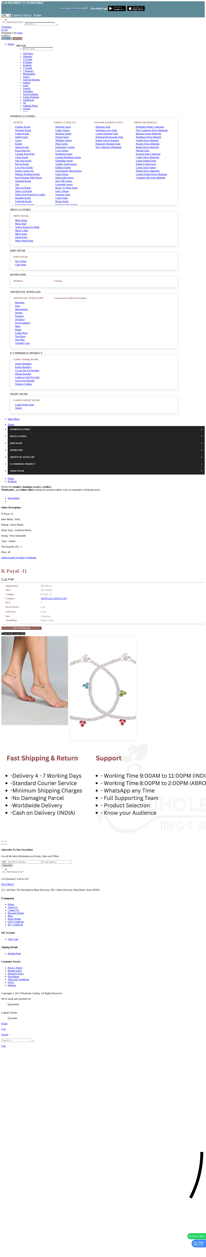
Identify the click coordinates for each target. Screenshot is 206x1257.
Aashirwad (28, 100)
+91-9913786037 (12, 2)
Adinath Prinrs (30, 105)
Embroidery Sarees (65, 147)
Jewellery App (22, 343)
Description (13, 498)
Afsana (26, 108)
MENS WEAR (21, 216)
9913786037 (7, 884)
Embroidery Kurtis (24, 204)
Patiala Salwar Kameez (107, 140)
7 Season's (28, 71)
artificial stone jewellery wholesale (18, 557)
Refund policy (15, 970)
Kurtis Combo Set (24, 171)
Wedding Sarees (63, 140)
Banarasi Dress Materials (148, 133)
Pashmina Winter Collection (150, 127)
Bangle (18, 312)
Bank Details (14, 918)
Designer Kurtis (23, 130)
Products (12, 481)
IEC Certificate (15, 924)
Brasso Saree (62, 201)
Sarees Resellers (23, 363)
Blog (10, 916)
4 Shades (27, 62)
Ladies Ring (21, 333)
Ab (24, 103)
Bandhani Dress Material (148, 137)
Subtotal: (5, 35)
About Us (13, 907)
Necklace (20, 319)
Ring (17, 306)
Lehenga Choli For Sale (27, 377)
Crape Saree (61, 198)
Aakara (26, 82)
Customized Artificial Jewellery (70, 298)
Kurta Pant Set (22, 150)
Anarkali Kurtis (23, 181)
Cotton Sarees (62, 130)
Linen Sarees (62, 174)
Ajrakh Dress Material (147, 140)
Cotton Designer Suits (107, 133)
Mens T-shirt (21, 230)
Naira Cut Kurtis (23, 191)
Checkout (17, 38)
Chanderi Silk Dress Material (150, 177)
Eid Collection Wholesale (109, 147)
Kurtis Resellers (23, 367)
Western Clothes (23, 384)
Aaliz (25, 85)
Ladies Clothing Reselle (26, 359)
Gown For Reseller (25, 380)
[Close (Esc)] (2, 841)
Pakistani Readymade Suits (109, 137)
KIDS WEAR (21, 257)
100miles (27, 56)
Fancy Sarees (62, 191)
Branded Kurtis (23, 198)
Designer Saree (63, 127)
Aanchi (26, 88)
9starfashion (29, 74)
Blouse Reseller (23, 374)
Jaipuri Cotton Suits (146, 164)
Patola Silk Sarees (64, 177)
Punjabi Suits (142, 150)
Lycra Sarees (61, 150)
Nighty (18, 408)
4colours (27, 65)
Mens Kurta (21, 220)
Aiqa (25, 111)
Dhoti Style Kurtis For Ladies (30, 194)
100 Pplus (28, 53)
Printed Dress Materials (147, 171)
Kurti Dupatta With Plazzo (28, 177)
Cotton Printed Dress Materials (151, 174)
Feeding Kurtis (22, 127)
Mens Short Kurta (24, 240)
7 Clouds (27, 68)
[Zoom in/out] (6, 841)
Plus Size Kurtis (23, 160)
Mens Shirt (20, 223)
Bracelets (19, 302)
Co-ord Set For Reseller (27, 370)
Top (17, 184)
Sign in (27, 15)
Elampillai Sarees (64, 160)
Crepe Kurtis (21, 157)
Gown (18, 140)
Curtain (58, 281)
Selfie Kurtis (21, 137)
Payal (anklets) (22, 322)
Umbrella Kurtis (23, 201)
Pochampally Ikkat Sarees (68, 171)
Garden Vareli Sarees (66, 164)
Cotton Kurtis (22, 133)
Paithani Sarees (63, 167)
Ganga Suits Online (146, 167)
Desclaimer (13, 976)
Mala (17, 326)
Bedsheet (18, 281)
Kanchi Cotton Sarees (66, 204)
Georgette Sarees (64, 184)
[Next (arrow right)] (6, 844)
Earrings (19, 316)
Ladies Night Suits (24, 404)
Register (37, 15)
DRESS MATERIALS (145, 122)
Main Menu (14, 419)
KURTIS (18, 122)
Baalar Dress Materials (147, 147)
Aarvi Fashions (30, 94)
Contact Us (17, 15)
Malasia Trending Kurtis (27, 174)
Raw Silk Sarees (63, 181)
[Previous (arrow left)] (2, 844)
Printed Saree (62, 137)
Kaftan (18, 143)
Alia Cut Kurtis (23, 187)
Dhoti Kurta (21, 237)
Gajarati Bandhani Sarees (68, 157)
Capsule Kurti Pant (24, 154)
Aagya (26, 76)
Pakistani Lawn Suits (106, 130)
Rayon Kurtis (22, 164)
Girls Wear (20, 264)
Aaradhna (28, 91)
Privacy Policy (15, 967)
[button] (103, 1253)
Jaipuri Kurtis (22, 147)
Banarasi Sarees (63, 133)
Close (20, 32)
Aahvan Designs (31, 79)
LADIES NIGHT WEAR (27, 400)
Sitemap (12, 985)
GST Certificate (16, 921)
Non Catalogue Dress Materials (152, 130)
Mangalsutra (21, 309)
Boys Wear (20, 261)
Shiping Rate (14, 953)
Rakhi (18, 329)
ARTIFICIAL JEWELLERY (29, 298)
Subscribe (7, 865)
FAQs (11, 982)
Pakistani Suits (103, 127)
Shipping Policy (16, 973)
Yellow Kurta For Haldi (27, 227)
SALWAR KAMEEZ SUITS (108, 122)
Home (11, 44)
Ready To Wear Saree (66, 187)
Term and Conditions (18, 979)
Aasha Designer (31, 97)
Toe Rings (20, 336)
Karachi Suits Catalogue (148, 154)
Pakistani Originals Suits (108, 143)
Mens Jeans (21, 234)
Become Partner (16, 913)
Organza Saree (62, 194)
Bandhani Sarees (63, 154)
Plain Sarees (61, 143)
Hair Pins (20, 339)
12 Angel (27, 59)
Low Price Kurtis (24, 167)
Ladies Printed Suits (146, 160)
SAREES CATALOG (65, 122)
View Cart (6, 38)
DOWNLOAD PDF (14, 633)
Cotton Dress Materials (147, 157)
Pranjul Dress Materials (147, 143)
